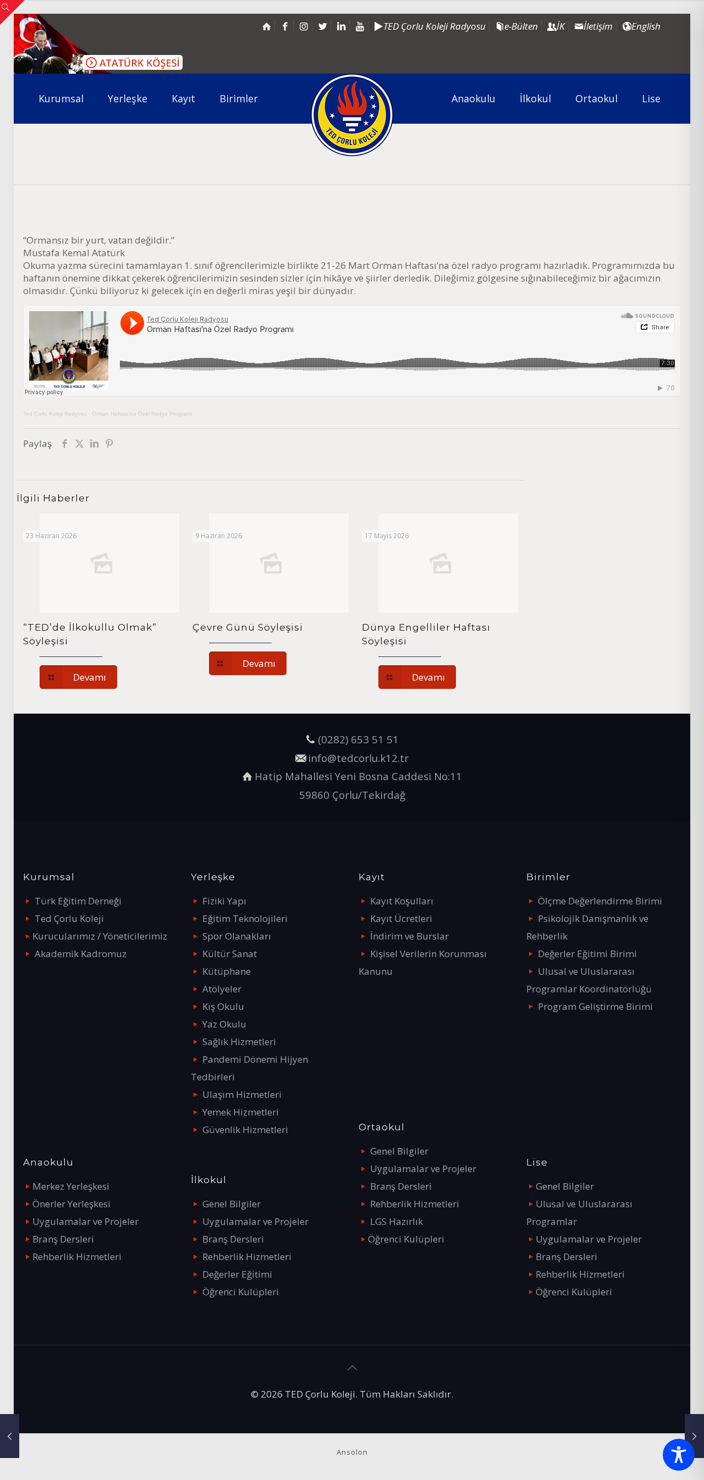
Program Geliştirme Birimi (595, 1006)
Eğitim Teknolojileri (245, 918)
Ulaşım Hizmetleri (242, 1094)
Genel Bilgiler (231, 1203)
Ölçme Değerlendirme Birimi (600, 900)
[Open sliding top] (12, 12)
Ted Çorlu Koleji (69, 918)
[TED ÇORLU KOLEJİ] (352, 115)
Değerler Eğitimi (237, 1274)
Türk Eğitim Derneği (78, 900)
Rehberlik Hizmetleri (77, 1256)
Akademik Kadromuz (81, 953)
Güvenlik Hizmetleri (245, 1129)
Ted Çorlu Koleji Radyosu (55, 414)
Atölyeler (221, 988)
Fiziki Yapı (224, 900)
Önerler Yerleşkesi (71, 1203)
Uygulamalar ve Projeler (85, 1221)
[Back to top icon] (352, 1367)
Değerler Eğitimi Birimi (587, 953)
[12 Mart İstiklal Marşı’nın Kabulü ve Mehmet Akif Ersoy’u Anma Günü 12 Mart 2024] (9, 1436)
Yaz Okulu (224, 1024)
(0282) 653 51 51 (358, 739)
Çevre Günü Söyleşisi (248, 627)
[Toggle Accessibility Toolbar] (679, 1455)
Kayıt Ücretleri (401, 918)
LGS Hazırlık (396, 1221)
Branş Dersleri (63, 1239)
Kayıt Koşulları (401, 900)
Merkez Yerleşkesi (70, 1186)
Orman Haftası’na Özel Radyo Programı (142, 414)
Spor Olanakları (236, 936)
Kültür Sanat (229, 953)
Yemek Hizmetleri (240, 1112)
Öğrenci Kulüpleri (240, 1291)
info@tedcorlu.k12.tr (358, 758)
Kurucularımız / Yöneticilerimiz (99, 936)
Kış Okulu (223, 1006)
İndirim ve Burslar (409, 936)
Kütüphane (226, 971)
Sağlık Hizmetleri (239, 1041)
